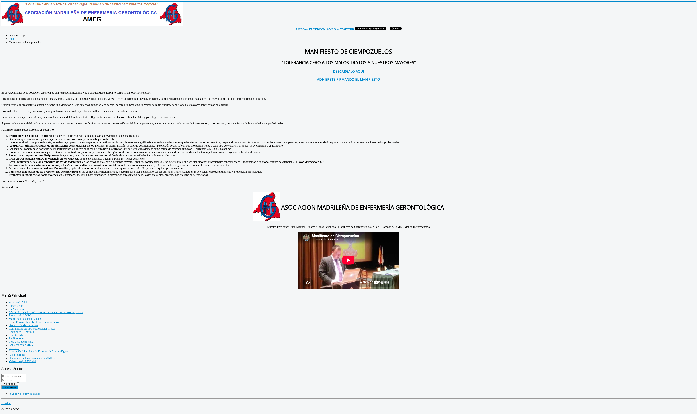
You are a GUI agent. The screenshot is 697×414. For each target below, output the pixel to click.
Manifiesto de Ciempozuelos (25, 318)
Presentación (16, 305)
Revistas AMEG (18, 335)
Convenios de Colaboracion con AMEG (32, 358)
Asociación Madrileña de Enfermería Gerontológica (38, 351)
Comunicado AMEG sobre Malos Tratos (32, 328)
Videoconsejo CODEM (22, 361)
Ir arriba (6, 403)
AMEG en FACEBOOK (310, 29)
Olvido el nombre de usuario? (26, 393)
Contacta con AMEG (21, 344)
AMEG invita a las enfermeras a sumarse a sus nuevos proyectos (46, 312)
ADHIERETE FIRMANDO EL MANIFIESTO (348, 79)
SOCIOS (14, 348)
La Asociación (17, 308)
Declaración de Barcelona (23, 325)
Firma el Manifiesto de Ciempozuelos (37, 322)
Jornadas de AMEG (20, 315)
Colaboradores (17, 354)
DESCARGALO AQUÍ (348, 71)
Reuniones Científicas (21, 331)
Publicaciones (17, 338)
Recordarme (8, 383)
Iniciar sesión (10, 387)
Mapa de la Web (18, 302)
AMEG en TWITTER (340, 29)
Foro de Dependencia (21, 341)
